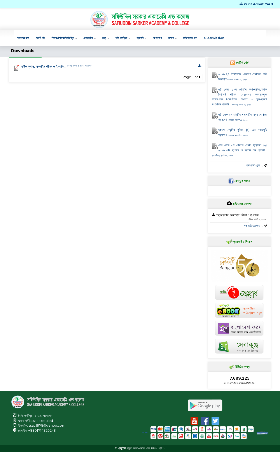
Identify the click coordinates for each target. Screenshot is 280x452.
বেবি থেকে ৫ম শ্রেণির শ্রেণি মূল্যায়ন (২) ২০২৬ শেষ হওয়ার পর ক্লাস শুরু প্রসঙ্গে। (239, 150)
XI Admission (214, 38)
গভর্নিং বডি (40, 38)
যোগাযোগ (157, 38)
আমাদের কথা (23, 38)
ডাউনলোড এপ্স (190, 38)
